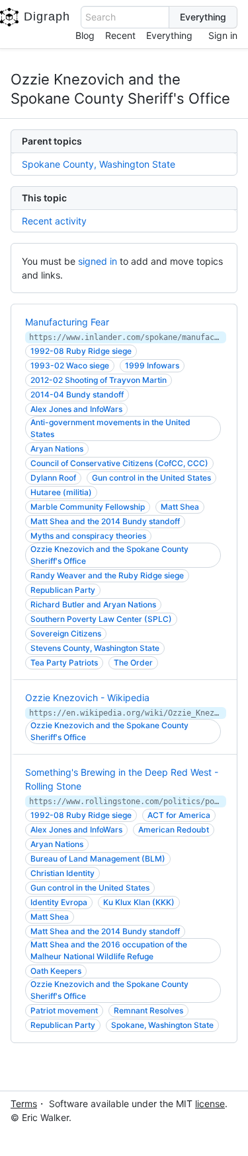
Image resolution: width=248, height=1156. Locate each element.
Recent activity (54, 220)
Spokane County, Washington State (98, 164)
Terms (24, 1103)
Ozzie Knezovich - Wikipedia (87, 697)
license (210, 1103)
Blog (85, 35)
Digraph (47, 16)
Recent (120, 35)
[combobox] (125, 17)
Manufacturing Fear (67, 321)
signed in (97, 261)
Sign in (222, 35)
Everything (169, 35)
